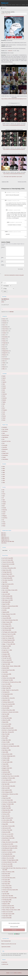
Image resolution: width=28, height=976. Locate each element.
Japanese (4, 382)
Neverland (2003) (6, 668)
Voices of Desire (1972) (7, 885)
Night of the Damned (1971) (8, 818)
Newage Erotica (5, 350)
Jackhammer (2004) (6, 772)
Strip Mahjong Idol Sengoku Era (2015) (10, 848)
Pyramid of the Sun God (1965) (8, 564)
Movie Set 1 (3, 532)
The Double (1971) (6, 692)
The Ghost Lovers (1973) (22, 181)
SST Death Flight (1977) (7, 774)
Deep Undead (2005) (6, 602)
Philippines (5, 515)
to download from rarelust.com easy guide (16, 275)
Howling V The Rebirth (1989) (8, 804)
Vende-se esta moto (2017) (8, 911)
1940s (4, 480)
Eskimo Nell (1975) (6, 875)
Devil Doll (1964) (6, 586)
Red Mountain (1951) (6, 812)
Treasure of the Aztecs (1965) (8, 562)
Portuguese (5, 410)
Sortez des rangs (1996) (7, 686)
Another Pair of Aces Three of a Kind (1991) (11, 776)
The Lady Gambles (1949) (7, 762)
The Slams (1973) (6, 648)
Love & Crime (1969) (6, 684)
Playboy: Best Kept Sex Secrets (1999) (10, 842)
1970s (5, 176)
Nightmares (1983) (4, 181)
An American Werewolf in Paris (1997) (10, 862)
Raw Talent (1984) (6, 784)
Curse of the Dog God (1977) (8, 636)
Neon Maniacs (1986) (7, 750)
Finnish (4, 396)
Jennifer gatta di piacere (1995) (8, 913)
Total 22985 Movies (5, 299)
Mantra (15, 972)
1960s (4, 476)
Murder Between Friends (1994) (8, 838)
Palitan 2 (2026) (5, 736)
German (4, 386)
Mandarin (4, 400)
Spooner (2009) (5, 716)
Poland (4, 525)
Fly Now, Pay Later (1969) (7, 864)
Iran (3, 519)
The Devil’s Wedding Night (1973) (9, 756)
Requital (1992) (5, 722)
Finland (4, 523)
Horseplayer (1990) (6, 654)
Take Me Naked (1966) (7, 630)
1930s (4, 482)
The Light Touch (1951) (7, 658)
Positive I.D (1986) (6, 742)
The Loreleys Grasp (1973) (8, 580)
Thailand (4, 501)
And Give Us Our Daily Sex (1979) (9, 852)
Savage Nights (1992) (7, 901)
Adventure (4, 320)
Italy (3, 491)
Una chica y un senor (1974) (8, 834)
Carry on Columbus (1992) (7, 598)
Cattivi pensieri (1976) (7, 828)
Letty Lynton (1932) (6, 594)
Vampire (4, 457)
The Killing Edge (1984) (7, 899)
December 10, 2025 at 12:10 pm (14, 231)
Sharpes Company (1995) (7, 622)
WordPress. (20, 972)
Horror (4, 344)
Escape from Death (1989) (7, 866)
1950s (4, 478)
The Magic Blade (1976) (7, 572)
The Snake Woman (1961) (7, 706)
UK (3, 497)
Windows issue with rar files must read (8, 943)
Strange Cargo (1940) (7, 798)
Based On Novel (6, 435)
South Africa (5, 517)
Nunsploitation (5, 455)
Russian (4, 416)
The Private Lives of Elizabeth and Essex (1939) (12, 682)
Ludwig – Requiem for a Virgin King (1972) (10, 690)
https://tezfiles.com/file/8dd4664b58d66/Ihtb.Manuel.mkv (14, 125)
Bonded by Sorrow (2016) (7, 850)
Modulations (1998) (6, 903)
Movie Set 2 (3, 534)
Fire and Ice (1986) (6, 840)
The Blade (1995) (6, 696)
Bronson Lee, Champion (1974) (8, 576)
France (4, 493)
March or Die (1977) (6, 816)
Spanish (20, 176)
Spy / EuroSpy (5, 429)
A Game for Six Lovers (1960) (8, 744)
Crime (4, 334)
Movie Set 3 (3, 535)
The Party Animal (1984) (7, 718)
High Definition (14, 176)
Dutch (4, 408)
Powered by (10, 933)
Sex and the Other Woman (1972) (9, 877)
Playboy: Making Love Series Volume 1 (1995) (11, 909)
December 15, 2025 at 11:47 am (13, 192)
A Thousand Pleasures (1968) (8, 642)
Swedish (4, 388)
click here (11, 311)
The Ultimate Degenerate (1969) (9, 640)
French (4, 380)
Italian (4, 384)
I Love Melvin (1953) (6, 881)
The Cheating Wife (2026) (7, 854)
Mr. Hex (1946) (5, 891)
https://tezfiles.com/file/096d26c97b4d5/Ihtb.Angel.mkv (14, 149)
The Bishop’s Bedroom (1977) (8, 702)
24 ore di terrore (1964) (7, 724)
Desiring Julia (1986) (6, 832)
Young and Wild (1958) (7, 618)
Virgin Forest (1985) (6, 664)
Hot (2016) (4, 610)
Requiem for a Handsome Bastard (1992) (10, 606)
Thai (3, 406)
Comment (2, 248)
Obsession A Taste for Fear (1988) (9, 634)
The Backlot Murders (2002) (8, 662)
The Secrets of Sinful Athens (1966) (9, 802)
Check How (6, 275)
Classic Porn (5, 330)
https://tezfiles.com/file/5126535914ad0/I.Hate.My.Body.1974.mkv (14, 98)
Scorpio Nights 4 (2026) (7, 915)
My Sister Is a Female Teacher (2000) (10, 730)
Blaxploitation (5, 449)
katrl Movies (5, 962)
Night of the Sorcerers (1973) (8, 584)
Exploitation (5, 427)
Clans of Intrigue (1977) (7, 626)
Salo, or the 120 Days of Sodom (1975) (10, 590)
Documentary (5, 336)
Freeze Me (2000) (6, 708)
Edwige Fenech (5, 453)
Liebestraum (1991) (6, 700)
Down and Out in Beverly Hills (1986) (9, 897)
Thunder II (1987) (6, 766)
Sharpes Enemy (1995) (7, 570)
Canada (4, 511)
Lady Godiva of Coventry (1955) (9, 826)
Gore (3, 439)
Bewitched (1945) (6, 770)
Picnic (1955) (5, 738)
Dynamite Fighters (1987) (7, 574)
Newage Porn (5, 352)
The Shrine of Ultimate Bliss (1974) (9, 568)
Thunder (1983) (5, 764)
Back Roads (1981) (6, 883)
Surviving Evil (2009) (6, 726)
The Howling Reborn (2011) (8, 694)
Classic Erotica (5, 328)
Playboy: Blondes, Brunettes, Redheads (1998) (11, 666)
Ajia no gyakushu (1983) (7, 790)
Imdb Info (10, 50)
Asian (4, 324)
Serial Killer (5, 447)
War (3, 364)
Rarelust (4, 3)
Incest (4, 346)
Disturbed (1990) (6, 652)
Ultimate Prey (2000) (6, 720)
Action (4, 318)
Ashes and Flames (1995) (7, 754)
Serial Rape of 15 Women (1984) (9, 778)
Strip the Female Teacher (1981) (9, 670)
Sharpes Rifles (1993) (7, 740)
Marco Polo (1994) (6, 734)
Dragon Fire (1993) (6, 604)
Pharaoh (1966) (5, 588)
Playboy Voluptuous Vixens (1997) (9, 614)
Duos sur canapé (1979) (7, 660)
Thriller (4, 362)
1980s (4, 472)
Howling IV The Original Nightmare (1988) (10, 860)
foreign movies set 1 (5, 537)
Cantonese (5, 398)
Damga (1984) (5, 824)
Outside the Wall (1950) (7, 917)
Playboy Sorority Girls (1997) (8, 728)
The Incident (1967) (6, 879)
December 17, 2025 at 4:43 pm (16, 222)
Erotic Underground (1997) (7, 792)
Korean (4, 420)
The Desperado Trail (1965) (8, 680)
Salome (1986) (5, 752)
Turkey (4, 521)
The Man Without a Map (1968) (8, 822)
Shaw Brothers (5, 459)
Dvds (3, 443)
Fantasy (4, 340)
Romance (4, 354)
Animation (4, 322)
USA (3, 489)
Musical (4, 451)
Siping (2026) (5, 796)
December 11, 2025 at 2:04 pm (14, 210)
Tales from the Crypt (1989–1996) (7, 541)
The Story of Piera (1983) (7, 830)
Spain (18, 176)
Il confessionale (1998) (7, 674)
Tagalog (4, 402)
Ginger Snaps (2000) (6, 806)
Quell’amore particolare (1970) (8, 905)
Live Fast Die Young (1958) (8, 558)
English (7, 176)
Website (2, 264)
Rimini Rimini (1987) (6, 873)
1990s (4, 470)
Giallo (10, 176)
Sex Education (5, 358)
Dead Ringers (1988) (6, 656)
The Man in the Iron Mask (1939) (9, 678)
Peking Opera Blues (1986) (8, 810)
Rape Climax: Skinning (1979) (8, 732)
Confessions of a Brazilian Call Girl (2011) (10, 712)
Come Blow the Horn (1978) (8, 844)
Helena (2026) (5, 676)
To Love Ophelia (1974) (7, 780)
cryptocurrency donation (5, 946)
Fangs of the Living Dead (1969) (9, 704)
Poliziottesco (5, 431)
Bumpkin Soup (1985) (7, 808)
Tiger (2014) (5, 582)
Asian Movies (4, 542)
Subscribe (14, 929)
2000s (4, 468)
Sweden (4, 503)
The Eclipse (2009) (6, 608)
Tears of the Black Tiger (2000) (8, 907)
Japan (4, 499)
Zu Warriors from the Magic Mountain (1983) (11, 746)
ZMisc (4, 368)
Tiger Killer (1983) (6, 893)
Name (2, 258)
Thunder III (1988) (6, 760)
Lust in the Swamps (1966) (8, 800)
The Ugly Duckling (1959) (7, 578)
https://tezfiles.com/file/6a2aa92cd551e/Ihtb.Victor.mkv (14, 173)
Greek (4, 390)
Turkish (4, 418)
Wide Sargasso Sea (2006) (8, 600)
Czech (4, 412)
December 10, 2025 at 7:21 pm (13, 200)
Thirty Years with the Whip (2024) (9, 786)
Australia (4, 507)
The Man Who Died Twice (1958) (9, 856)
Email (2, 262)
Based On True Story (7, 441)
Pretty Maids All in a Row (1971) (9, 698)
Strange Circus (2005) (7, 646)
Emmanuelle (5, 445)
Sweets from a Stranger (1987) (8, 638)
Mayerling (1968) (6, 566)
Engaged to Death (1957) (7, 768)
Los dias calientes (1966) (7, 820)
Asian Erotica (5, 326)
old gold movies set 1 (5, 540)
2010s (4, 466)
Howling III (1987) (6, 748)
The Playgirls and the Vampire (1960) (9, 632)
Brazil (4, 505)
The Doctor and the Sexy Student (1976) (10, 889)
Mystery (4, 348)
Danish (4, 392)
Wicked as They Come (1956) (8, 858)
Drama (4, 338)
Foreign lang (5, 342)
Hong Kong (5, 509)
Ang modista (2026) (6, 616)
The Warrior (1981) (6, 758)
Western (4, 366)
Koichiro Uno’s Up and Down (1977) (9, 782)
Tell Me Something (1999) (7, 596)
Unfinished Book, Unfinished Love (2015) (10, 794)
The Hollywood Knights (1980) (8, 628)
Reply (26, 197)
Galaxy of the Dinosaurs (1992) (8, 871)
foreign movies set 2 (5, 538)
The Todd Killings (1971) (7, 887)
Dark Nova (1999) (6, 714)
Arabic (4, 404)
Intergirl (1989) (5, 592)
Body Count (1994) (6, 788)
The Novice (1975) (6, 814)
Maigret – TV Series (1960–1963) (9, 644)
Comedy (4, 332)
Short (4, 360)
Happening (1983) (6, 612)
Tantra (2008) (5, 672)
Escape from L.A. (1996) (7, 650)
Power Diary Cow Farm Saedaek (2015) (10, 846)
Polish (4, 414)
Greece (4, 513)
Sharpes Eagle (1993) (7, 688)
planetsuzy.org (5, 964)
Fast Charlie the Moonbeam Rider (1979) (10, 620)
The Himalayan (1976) (7, 624)
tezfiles (2, 301)
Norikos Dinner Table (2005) (8, 895)
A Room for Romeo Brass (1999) (9, 710)
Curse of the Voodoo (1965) (8, 560)
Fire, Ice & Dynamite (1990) (8, 836)
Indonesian (5, 394)
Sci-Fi (9, 13)
